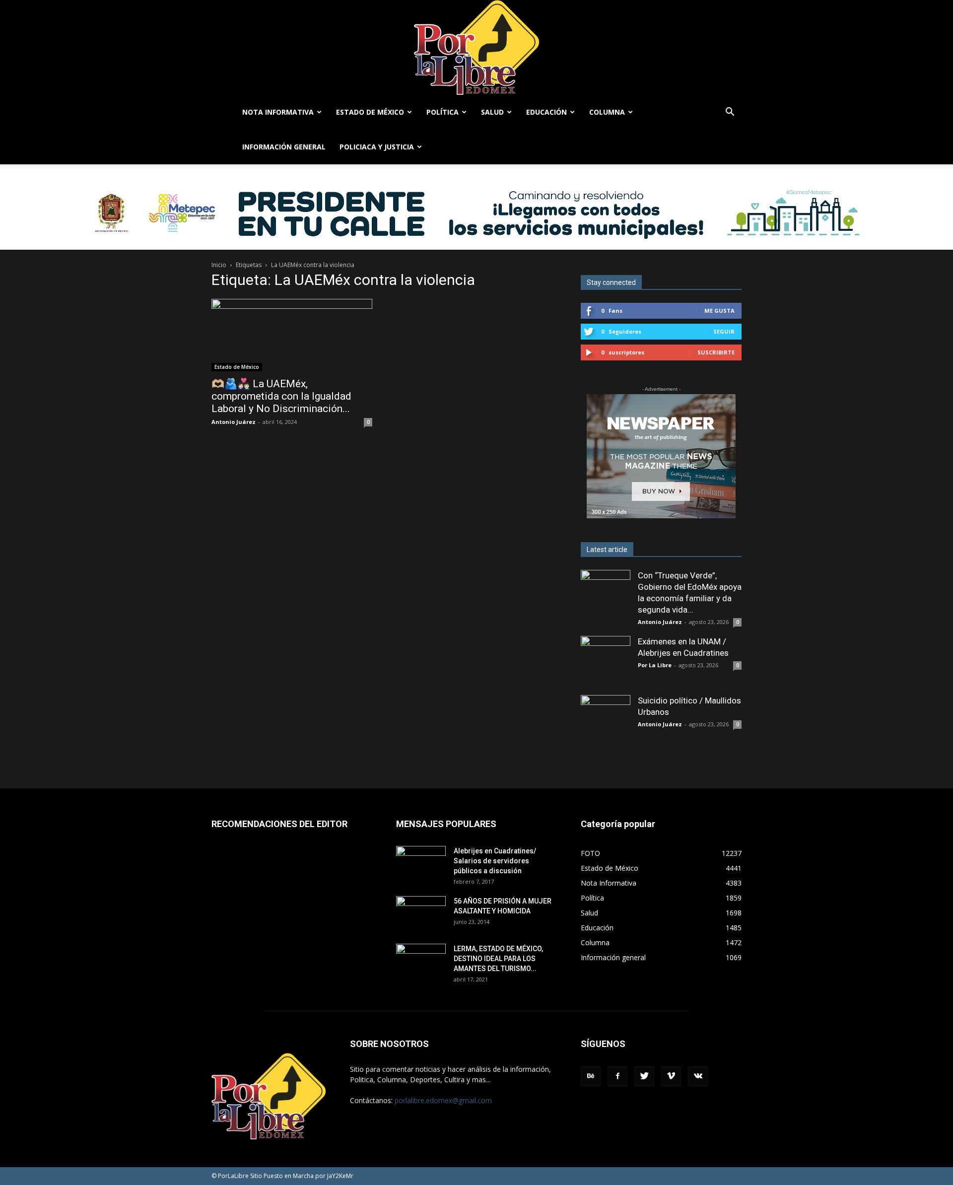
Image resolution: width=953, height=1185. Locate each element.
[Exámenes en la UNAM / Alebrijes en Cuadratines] (605, 661)
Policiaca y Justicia (377, 146)
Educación (546, 112)
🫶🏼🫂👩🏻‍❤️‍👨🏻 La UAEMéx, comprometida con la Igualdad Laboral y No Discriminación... (281, 396)
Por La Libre (655, 665)
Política (442, 112)
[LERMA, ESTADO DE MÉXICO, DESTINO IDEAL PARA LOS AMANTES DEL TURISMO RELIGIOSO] (421, 960)
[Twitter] (644, 1076)
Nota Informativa (278, 112)
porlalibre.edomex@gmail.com (443, 1100)
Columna (607, 112)
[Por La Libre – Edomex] (476, 47)
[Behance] (591, 1076)
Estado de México (370, 112)
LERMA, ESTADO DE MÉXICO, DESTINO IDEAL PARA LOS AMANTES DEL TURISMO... (498, 959)
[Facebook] (617, 1076)
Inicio (218, 265)
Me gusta (719, 310)
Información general (284, 146)
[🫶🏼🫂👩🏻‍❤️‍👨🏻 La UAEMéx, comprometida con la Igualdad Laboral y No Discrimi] (291, 335)
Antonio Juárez (233, 421)
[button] (730, 113)
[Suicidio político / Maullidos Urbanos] (605, 720)
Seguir (724, 331)
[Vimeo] (671, 1076)
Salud (492, 112)
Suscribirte (716, 352)
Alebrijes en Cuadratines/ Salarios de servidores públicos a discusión (495, 861)
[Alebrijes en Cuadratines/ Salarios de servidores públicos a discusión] (421, 863)
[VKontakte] (698, 1076)
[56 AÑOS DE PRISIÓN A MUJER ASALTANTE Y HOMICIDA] (421, 913)
